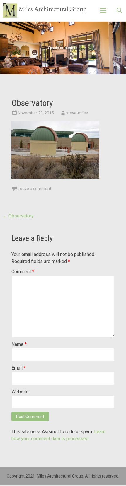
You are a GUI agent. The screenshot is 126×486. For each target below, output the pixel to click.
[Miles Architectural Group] (10, 10)
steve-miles (77, 113)
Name (19, 344)
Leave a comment (34, 188)
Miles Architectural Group (53, 9)
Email (18, 368)
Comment (22, 271)
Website (20, 391)
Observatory (18, 216)
